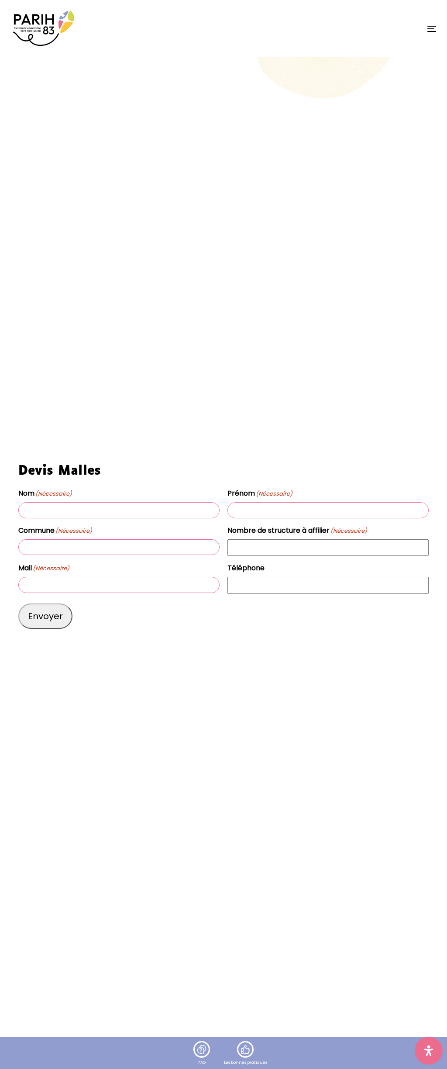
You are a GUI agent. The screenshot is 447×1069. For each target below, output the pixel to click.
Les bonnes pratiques (245, 1062)
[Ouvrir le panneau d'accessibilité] (429, 1051)
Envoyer (45, 616)
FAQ (202, 1062)
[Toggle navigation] (365, 28)
